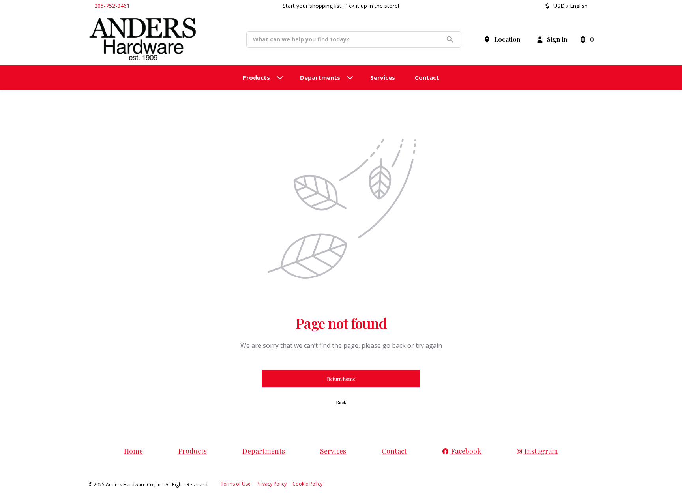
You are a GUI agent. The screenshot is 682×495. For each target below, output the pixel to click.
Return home (341, 378)
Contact (394, 450)
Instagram (540, 450)
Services (333, 450)
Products (192, 450)
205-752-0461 (112, 5)
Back (341, 402)
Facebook (465, 450)
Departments (263, 450)
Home (133, 450)
